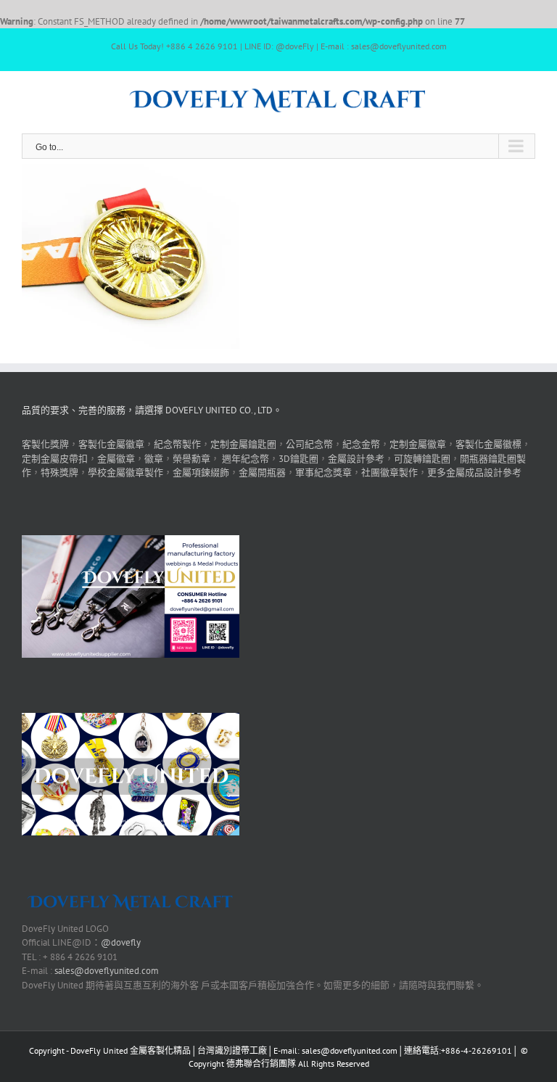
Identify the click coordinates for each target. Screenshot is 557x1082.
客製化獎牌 (45, 444)
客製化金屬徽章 (111, 444)
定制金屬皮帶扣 (55, 459)
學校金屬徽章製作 (125, 472)
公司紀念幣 (309, 444)
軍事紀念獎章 (323, 472)
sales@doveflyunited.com (106, 971)
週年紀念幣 (245, 459)
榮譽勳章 (191, 459)
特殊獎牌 (59, 472)
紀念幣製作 (177, 444)
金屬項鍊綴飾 (201, 472)
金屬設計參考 (356, 459)
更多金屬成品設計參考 (474, 472)
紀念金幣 (361, 444)
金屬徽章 (116, 459)
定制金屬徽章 (417, 444)
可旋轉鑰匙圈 (422, 459)
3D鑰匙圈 (298, 459)
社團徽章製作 (389, 472)
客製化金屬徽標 (488, 444)
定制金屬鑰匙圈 (243, 444)
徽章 (153, 459)
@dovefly (121, 942)
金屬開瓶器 (262, 472)
